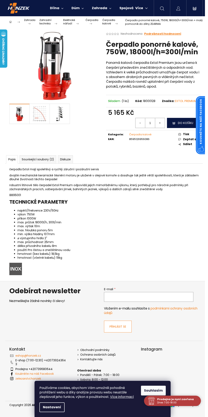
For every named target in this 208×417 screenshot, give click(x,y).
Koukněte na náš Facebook (34, 374)
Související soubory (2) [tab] (38, 159)
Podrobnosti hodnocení (162, 34)
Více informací (122, 396)
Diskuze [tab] (65, 159)
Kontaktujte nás (91, 359)
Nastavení (52, 407)
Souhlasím (153, 390)
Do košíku (185, 123)
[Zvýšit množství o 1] (160, 123)
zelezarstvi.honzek (28, 379)
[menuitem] (56, 8)
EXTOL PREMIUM (185, 101)
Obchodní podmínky (94, 350)
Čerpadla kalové (140, 134)
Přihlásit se (117, 327)
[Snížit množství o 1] (140, 123)
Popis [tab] (12, 159)
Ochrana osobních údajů (98, 355)
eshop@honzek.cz (28, 356)
